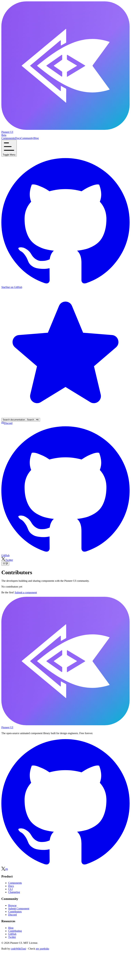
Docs (11, 885)
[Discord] (6, 869)
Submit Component (18, 908)
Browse (12, 905)
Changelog (14, 892)
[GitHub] (65, 865)
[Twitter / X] (3, 869)
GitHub (12, 933)
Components (15, 882)
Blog (10, 927)
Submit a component (26, 592)
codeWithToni (18, 948)
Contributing (15, 930)
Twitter (12, 937)
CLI (10, 889)
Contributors (15, 911)
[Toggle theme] (5, 564)
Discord (12, 914)
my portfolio (42, 948)
